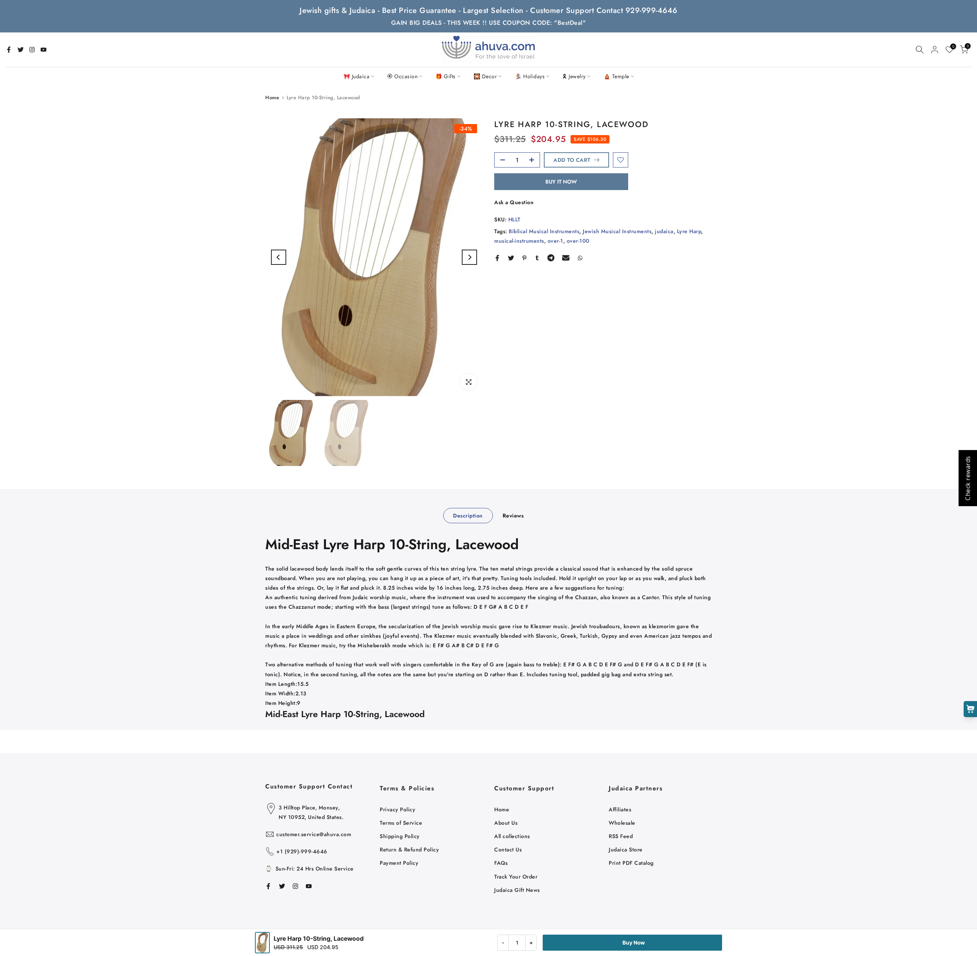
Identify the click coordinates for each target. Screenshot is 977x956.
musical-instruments (519, 241)
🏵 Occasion (402, 76)
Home (272, 97)
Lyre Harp (689, 231)
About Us (506, 823)
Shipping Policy (400, 836)
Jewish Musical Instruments (617, 231)
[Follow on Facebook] (9, 49)
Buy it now (561, 181)
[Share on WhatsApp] (580, 258)
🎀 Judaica (356, 76)
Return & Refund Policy (409, 849)
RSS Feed (621, 836)
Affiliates (620, 809)
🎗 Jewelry (574, 76)
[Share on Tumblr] (537, 258)
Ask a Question (514, 202)
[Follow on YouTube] (43, 49)
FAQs (501, 863)
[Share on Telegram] (551, 258)
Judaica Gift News (517, 890)
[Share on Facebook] (497, 258)
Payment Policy (399, 863)
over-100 (578, 241)
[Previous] (278, 257)
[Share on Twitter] (511, 258)
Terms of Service (401, 823)
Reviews (513, 515)
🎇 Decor (485, 76)
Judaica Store (626, 849)
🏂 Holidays (530, 76)
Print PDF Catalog (631, 863)
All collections (512, 836)
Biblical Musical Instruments (544, 231)
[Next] (469, 257)
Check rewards (967, 478)
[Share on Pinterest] (524, 258)
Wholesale (622, 823)
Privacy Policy (397, 809)
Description (468, 515)
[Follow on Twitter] (21, 49)
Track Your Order (515, 876)
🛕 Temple (616, 76)
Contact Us (508, 849)
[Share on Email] (565, 258)
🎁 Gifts (445, 76)
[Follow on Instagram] (32, 49)
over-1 (555, 241)
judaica (664, 231)
